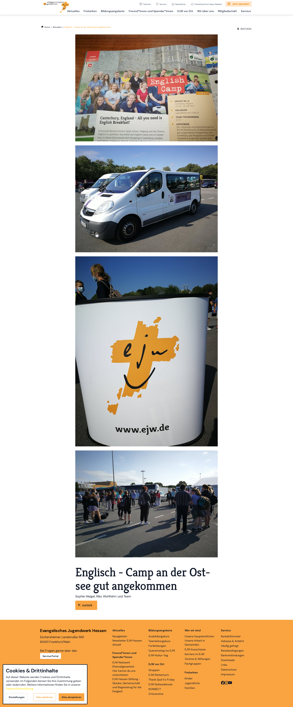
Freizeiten (90, 11)
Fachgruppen (193, 663)
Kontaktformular (231, 636)
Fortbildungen (157, 646)
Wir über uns (205, 11)
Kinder (189, 678)
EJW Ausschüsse (195, 649)
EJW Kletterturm (159, 675)
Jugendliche (192, 683)
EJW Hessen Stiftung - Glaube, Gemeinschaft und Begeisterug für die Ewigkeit (126, 685)
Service (163, 4)
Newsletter (180, 4)
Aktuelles (73, 11)
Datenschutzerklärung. (20, 688)
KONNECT (155, 689)
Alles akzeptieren (71, 697)
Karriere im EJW (194, 654)
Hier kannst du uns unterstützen (123, 673)
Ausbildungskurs (159, 636)
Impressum (228, 674)
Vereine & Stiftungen (197, 659)
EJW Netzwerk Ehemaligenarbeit (123, 664)
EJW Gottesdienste (160, 684)
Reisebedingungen (232, 650)
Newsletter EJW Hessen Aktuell (127, 642)
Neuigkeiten (119, 636)
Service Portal (50, 656)
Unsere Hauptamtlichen (199, 636)
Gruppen (154, 670)
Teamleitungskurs (159, 641)
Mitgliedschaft (227, 11)
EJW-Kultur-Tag (158, 655)
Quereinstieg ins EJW (162, 650)
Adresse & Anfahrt (232, 641)
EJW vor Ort (185, 11)
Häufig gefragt (230, 646)
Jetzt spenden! (240, 3)
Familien (190, 688)
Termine (147, 4)
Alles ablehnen (44, 697)
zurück (87, 605)
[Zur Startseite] (56, 7)
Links (224, 665)
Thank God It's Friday (162, 679)
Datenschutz (229, 669)
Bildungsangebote (113, 11)
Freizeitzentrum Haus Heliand (208, 4)
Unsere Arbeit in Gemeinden (195, 642)
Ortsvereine (156, 694)
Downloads (228, 660)
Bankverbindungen (232, 655)
